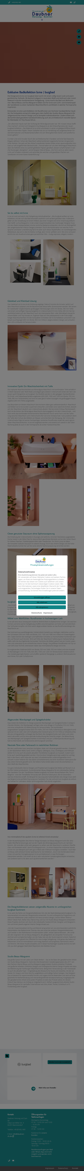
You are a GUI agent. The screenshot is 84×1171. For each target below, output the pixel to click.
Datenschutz (36, 613)
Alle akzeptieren (42, 607)
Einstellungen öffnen (42, 597)
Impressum (48, 613)
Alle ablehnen (42, 602)
